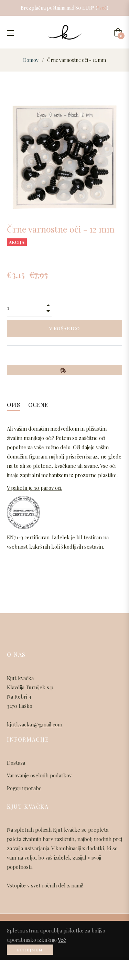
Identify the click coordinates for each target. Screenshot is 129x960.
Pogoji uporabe (24, 788)
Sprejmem (30, 949)
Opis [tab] (13, 404)
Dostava (16, 762)
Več (62, 939)
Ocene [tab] (38, 404)
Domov (31, 60)
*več (102, 7)
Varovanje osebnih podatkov (39, 775)
